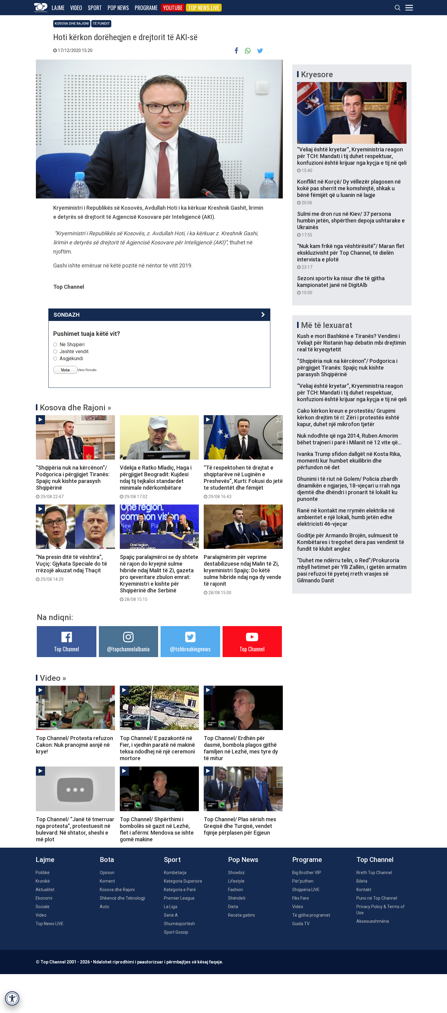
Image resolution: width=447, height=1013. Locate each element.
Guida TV (301, 923)
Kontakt (363, 889)
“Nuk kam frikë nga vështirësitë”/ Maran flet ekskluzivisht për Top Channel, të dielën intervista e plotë (350, 256)
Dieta (233, 906)
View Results (87, 370)
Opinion (107, 872)
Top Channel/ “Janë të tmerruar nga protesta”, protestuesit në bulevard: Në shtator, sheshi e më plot (75, 829)
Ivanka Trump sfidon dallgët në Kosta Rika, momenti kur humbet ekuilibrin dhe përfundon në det (349, 460)
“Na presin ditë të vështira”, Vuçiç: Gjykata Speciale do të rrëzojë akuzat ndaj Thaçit (71, 568)
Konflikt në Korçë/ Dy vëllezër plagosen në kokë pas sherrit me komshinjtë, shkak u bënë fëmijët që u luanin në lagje (349, 191)
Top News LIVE (203, 8)
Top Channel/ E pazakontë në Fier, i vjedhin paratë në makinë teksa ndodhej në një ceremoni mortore (157, 748)
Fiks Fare (300, 898)
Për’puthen (303, 881)
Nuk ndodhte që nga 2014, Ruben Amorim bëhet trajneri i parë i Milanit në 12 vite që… (349, 439)
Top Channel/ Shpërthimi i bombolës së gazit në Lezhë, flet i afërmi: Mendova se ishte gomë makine (157, 829)
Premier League (179, 898)
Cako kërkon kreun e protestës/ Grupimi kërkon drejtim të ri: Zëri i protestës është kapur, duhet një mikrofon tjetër (348, 417)
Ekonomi (44, 898)
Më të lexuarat (326, 325)
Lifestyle (236, 881)
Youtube (172, 8)
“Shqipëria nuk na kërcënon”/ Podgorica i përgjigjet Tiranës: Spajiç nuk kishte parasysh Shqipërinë (72, 481)
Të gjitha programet (311, 915)
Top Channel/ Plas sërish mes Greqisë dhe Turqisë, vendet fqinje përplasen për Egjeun (240, 826)
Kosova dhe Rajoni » (75, 407)
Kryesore (317, 74)
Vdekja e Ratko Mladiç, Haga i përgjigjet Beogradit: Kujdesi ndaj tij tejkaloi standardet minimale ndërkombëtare (156, 481)
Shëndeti (236, 898)
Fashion (235, 889)
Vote (65, 369)
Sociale (43, 906)
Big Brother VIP (306, 872)
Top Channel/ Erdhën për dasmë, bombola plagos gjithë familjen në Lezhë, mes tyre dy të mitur (241, 748)
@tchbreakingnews (190, 649)
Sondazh (67, 315)
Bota (107, 859)
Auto (104, 906)
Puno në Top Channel (376, 898)
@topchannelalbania (128, 649)
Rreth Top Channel (374, 872)
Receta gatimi (241, 915)
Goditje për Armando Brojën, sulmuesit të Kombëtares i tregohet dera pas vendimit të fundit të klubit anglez (350, 542)
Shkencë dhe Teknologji (122, 898)
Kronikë (43, 881)
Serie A (171, 915)
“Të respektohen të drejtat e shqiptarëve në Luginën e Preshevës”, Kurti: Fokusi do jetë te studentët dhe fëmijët (243, 481)
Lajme (58, 8)
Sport (95, 8)
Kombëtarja (175, 872)
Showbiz (236, 872)
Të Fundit (101, 24)
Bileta (361, 881)
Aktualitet (45, 889)
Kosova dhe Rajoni (72, 24)
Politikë (43, 872)
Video (76, 8)
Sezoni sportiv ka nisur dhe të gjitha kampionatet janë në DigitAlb (341, 285)
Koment (107, 881)
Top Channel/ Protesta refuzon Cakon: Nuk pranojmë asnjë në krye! (74, 745)
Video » (53, 678)
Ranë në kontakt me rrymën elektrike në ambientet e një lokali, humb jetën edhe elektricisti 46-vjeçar (346, 517)
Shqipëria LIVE (306, 889)
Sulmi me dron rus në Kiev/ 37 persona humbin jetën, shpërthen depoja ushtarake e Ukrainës (351, 224)
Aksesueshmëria (372, 921)
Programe (146, 8)
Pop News (118, 8)
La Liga (170, 906)
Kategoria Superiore (183, 881)
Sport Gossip (176, 932)
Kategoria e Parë (180, 889)
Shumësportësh (179, 923)
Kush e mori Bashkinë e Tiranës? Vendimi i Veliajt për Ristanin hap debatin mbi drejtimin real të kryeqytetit (351, 343)
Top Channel (66, 649)
